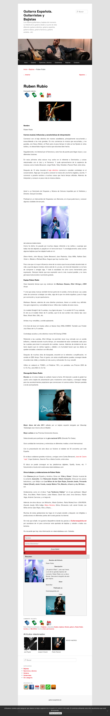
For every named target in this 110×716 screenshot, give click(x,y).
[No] (107, 711)
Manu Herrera (50, 505)
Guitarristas (58, 62)
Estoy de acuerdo (55, 713)
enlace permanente (48, 629)
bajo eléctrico (54, 170)
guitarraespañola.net (55, 700)
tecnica (26, 629)
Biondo (67, 627)
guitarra (72, 627)
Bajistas (67, 62)
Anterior (27, 75)
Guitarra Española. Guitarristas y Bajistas (38, 15)
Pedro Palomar (56, 652)
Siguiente (82, 75)
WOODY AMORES (71, 640)
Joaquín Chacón (43, 652)
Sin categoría (28, 678)
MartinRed (34, 629)
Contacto (76, 62)
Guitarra (33, 62)
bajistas (61, 627)
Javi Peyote (27, 652)
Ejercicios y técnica (45, 62)
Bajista (56, 627)
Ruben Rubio (79, 627)
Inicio (26, 62)
